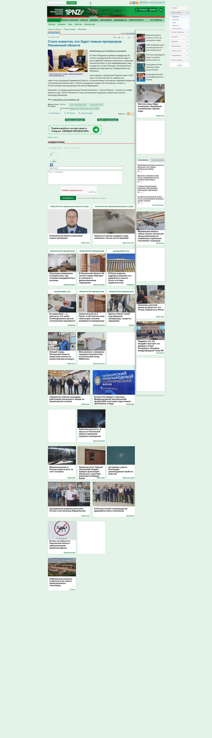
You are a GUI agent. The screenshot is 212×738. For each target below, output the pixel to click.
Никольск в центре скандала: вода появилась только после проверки (111, 237)
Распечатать (56, 113)
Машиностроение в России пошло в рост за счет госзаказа (61, 469)
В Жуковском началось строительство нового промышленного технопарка (60, 582)
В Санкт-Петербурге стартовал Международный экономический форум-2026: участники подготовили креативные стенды (112, 399)
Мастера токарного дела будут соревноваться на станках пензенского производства (148, 177)
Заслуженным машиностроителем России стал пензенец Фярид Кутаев (67, 510)
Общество (175, 25)
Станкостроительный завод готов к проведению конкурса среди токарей (151, 198)
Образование (176, 46)
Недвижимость (176, 55)
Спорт (174, 22)
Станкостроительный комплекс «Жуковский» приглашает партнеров (148, 188)
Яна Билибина (130, 33)
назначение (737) (96, 105)
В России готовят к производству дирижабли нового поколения (110, 510)
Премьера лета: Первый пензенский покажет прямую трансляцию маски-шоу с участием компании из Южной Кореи (91, 471)
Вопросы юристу (177, 60)
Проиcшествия (177, 28)
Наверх (179, 65)
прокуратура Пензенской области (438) (84, 108)
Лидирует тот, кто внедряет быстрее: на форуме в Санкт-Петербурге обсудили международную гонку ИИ (151, 346)
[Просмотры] (119, 37)
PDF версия (71, 113)
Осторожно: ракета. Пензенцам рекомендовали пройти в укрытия (120, 470)
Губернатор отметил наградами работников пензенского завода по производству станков (66, 399)
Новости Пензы (54, 29)
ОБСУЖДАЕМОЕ (158, 160)
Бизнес (72, 589)
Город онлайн (176, 13)
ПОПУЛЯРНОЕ (143, 160)
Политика (175, 16)
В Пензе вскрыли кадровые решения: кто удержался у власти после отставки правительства (120, 278)
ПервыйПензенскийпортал (56, 12)
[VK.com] (50, 166)
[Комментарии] (114, 38)
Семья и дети (176, 51)
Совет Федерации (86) (78, 105)
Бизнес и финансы (178, 32)
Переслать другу (87, 113)
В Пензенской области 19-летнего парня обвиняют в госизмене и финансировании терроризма (91, 278)
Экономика (175, 19)
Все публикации (158, 205)
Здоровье (174, 41)
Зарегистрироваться (158, 2)
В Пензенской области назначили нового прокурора (66, 237)
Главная (174, 8)
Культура (174, 37)
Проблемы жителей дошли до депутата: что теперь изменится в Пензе (151, 167)
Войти (144, 2)
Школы (131, 325)
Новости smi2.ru (53, 137)
